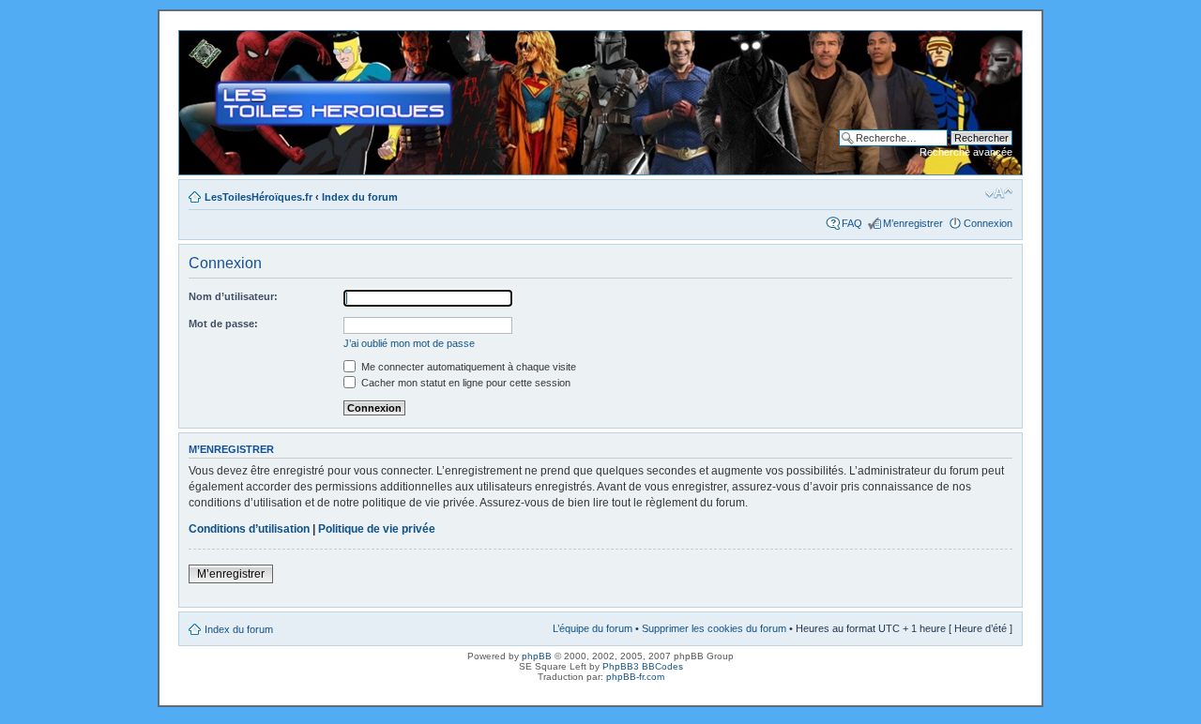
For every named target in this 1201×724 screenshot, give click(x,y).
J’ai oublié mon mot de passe (409, 343)
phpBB (537, 656)
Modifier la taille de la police (998, 193)
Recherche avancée (966, 152)
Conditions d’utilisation (249, 528)
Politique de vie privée (376, 528)
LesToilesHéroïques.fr (258, 197)
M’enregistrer (913, 223)
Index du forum (360, 197)
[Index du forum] (194, 40)
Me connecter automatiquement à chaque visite (467, 366)
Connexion (988, 223)
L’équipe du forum (592, 628)
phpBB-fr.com (635, 676)
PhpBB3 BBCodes (642, 666)
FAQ (852, 223)
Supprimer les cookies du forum (714, 628)
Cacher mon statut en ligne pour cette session (464, 382)
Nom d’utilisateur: (233, 296)
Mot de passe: (223, 323)
